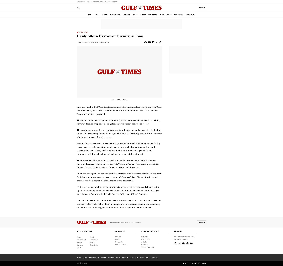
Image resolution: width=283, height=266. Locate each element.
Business (80, 245)
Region (79, 242)
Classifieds (94, 245)
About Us (118, 237)
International (81, 240)
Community (94, 240)
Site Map (84, 263)
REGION (104, 15)
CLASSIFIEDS (178, 15)
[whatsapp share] (160, 42)
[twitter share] (156, 42)
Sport (79, 248)
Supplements (190, 15)
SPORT (135, 15)
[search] (78, 8)
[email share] (149, 43)
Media (92, 242)
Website (144, 242)
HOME (90, 15)
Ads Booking (145, 239)
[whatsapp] (191, 243)
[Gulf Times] (141, 10)
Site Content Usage (148, 247)
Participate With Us (121, 244)
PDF (147, 257)
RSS (78, 263)
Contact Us (118, 242)
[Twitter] (179, 243)
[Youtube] (183, 243)
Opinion (92, 237)
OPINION (143, 15)
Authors (117, 239)
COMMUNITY (152, 15)
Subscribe (202, 7)
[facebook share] (153, 43)
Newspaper (145, 237)
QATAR (97, 15)
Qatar (79, 32)
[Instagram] (187, 243)
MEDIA (162, 15)
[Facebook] (175, 243)
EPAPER (169, 15)
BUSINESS (126, 15)
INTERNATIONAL (115, 15)
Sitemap (144, 244)
